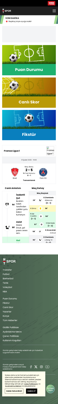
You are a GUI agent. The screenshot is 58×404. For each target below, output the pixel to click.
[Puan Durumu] (29, 60)
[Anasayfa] (9, 261)
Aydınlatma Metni (12, 331)
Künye (6, 316)
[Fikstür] (29, 125)
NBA (5, 291)
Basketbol (8, 278)
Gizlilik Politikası (11, 327)
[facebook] (31, 366)
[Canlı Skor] (29, 92)
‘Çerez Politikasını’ (31, 384)
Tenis (5, 282)
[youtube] (47, 366)
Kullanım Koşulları (12, 340)
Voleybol (7, 287)
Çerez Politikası (11, 336)
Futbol (6, 274)
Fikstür (6, 303)
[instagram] (41, 366)
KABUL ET (32, 391)
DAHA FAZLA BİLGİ (14, 391)
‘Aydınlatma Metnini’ (13, 386)
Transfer (7, 269)
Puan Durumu (10, 298)
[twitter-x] (35, 366)
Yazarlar (7, 311)
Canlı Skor (8, 307)
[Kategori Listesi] (54, 11)
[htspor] (6, 11)
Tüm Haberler (10, 320)
